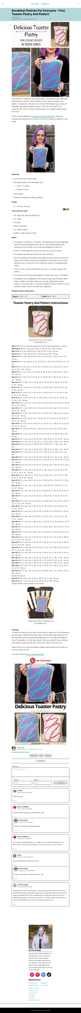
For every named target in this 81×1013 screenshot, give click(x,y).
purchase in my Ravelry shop (43, 116)
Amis (13, 751)
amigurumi (33, 755)
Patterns (27, 751)
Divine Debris (16, 17)
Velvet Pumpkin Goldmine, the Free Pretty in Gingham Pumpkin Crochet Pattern (34, 994)
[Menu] (2, 4)
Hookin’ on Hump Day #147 (35, 654)
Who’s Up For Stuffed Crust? (33, 984)
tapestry (48, 755)
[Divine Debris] (40, 4)
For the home (22, 751)
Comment (15, 766)
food (41, 755)
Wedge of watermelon (45, 984)
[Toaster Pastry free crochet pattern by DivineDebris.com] (40, 603)
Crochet (16, 751)
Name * (16, 780)
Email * (36, 780)
